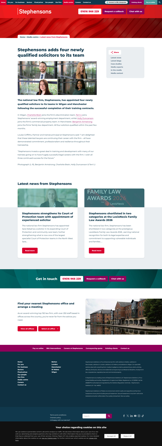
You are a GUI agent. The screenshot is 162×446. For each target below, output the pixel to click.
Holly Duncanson (85, 118)
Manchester (56, 367)
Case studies (116, 64)
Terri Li (79, 115)
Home (3, 2)
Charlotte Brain (34, 115)
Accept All (111, 436)
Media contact (117, 73)
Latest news (116, 58)
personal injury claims (129, 367)
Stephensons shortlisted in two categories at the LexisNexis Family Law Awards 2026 (113, 217)
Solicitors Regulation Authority (121, 383)
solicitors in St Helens (111, 364)
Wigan (54, 372)
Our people (49, 2)
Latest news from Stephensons (54, 37)
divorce (100, 369)
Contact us (87, 2)
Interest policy (55, 418)
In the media (116, 70)
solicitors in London (99, 364)
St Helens (55, 369)
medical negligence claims (115, 367)
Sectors (29, 2)
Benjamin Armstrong (82, 122)
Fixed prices (38, 2)
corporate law (92, 372)
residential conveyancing (112, 369)
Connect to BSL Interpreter (117, 2)
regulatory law (101, 372)
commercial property (114, 372)
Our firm (59, 2)
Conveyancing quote (94, 348)
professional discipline (128, 369)
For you (10, 2)
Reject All (128, 436)
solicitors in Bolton (124, 362)
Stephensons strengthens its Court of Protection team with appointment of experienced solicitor (47, 217)
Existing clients (137, 2)
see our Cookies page (49, 438)
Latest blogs (116, 61)
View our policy (124, 396)
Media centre (68, 2)
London (55, 364)
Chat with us (135, 11)
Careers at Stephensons (73, 348)
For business (19, 2)
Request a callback (114, 11)
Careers (78, 2)
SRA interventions (53, 348)
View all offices (27, 329)
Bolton (54, 362)
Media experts (117, 67)
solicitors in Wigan (126, 364)
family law (94, 369)
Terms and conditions (58, 415)
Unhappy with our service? (60, 420)
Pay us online (150, 2)
